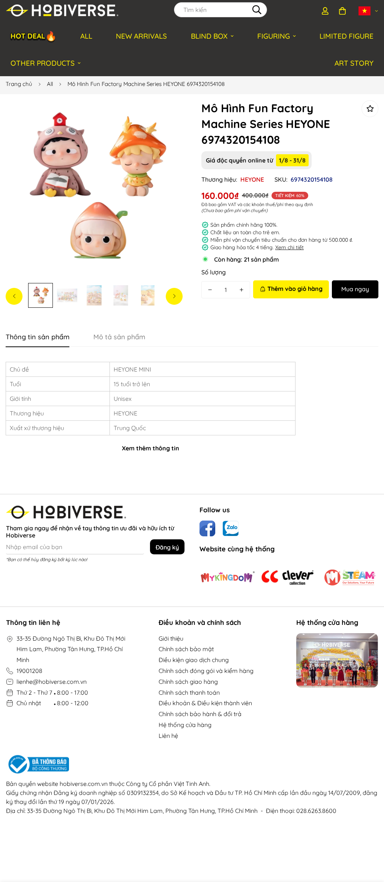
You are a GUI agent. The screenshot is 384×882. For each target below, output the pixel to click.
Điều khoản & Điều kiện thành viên (205, 703)
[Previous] (14, 296)
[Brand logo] (228, 577)
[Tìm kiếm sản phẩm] (257, 9)
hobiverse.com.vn (84, 783)
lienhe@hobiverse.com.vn (51, 681)
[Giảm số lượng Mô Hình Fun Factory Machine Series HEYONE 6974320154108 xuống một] (210, 289)
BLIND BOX (209, 36)
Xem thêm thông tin (150, 448)
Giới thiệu (171, 638)
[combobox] (220, 9)
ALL (86, 36)
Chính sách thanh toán (189, 692)
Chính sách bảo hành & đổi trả (200, 714)
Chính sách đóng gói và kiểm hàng (206, 670)
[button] (342, 11)
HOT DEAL (33, 36)
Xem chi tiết (289, 247)
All (50, 83)
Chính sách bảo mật (186, 649)
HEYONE (252, 179)
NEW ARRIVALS (141, 36)
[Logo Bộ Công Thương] (192, 765)
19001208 (29, 670)
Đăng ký (167, 547)
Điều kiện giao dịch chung (194, 660)
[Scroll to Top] (369, 841)
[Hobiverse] (62, 11)
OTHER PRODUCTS (42, 63)
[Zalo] (230, 528)
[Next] (174, 296)
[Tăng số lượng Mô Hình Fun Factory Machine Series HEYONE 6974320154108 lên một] (241, 289)
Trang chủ (19, 83)
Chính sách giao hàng (188, 681)
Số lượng (213, 272)
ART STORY (354, 63)
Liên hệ (168, 735)
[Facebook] (207, 528)
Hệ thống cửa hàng (185, 724)
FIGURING (273, 36)
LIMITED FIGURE (347, 36)
